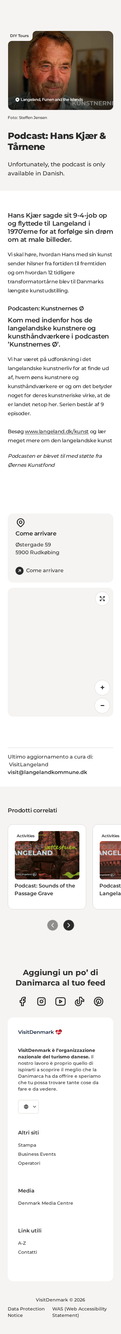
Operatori (29, 1163)
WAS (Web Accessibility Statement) (79, 1312)
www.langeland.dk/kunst (57, 431)
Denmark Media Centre (45, 1203)
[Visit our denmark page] (22, 1001)
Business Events (37, 1154)
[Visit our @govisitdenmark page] (79, 1001)
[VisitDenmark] (40, 1032)
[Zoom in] (102, 687)
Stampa (27, 1145)
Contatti (27, 1252)
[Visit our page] (41, 1001)
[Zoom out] (102, 705)
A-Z (22, 1243)
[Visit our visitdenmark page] (60, 1001)
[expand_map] (102, 599)
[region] (60, 652)
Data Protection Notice (26, 1312)
